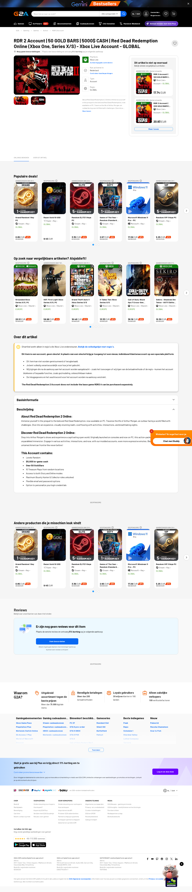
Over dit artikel (40, 157)
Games (36, 30)
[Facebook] (148, 859)
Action (45, 30)
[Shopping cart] (173, 13)
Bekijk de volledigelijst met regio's (96, 346)
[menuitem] (19, 23)
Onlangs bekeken (21, 157)
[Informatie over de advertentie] (56, 181)
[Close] (188, 3)
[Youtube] (152, 859)
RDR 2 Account (58, 30)
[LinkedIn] (176, 859)
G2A (17, 30)
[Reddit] (162, 859)
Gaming (26, 30)
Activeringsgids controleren (101, 63)
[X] (171, 859)
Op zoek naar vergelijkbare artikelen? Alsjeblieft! (50, 258)
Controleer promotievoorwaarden (28, 772)
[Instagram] (167, 859)
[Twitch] (157, 859)
